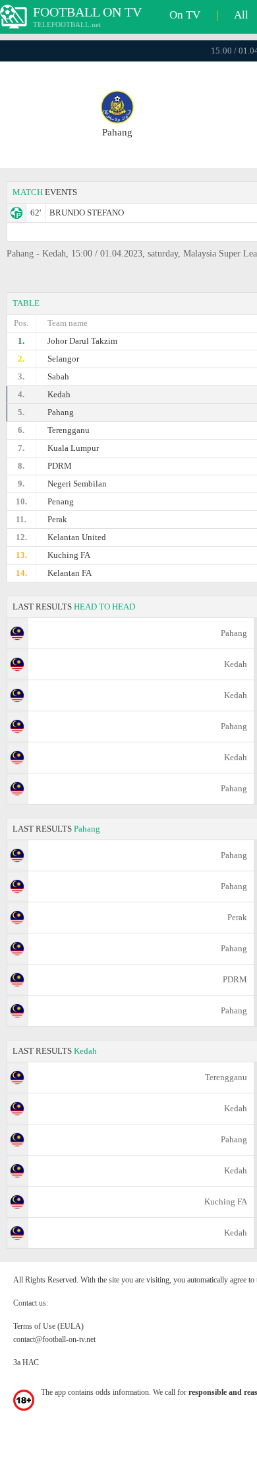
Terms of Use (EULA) (48, 1326)
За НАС (26, 1362)
